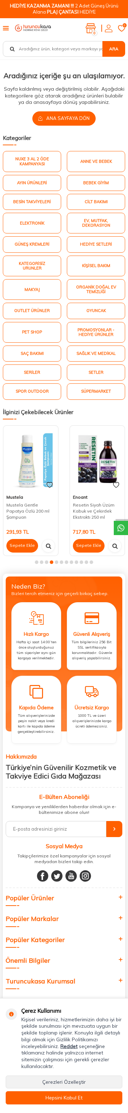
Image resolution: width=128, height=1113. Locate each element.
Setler (96, 372)
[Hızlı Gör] (48, 546)
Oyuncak (96, 310)
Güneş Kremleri (32, 244)
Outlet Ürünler (32, 310)
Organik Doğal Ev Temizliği (96, 289)
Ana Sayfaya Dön (67, 118)
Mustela (14, 497)
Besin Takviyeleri (32, 201)
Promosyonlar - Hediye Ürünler (96, 332)
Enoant (80, 497)
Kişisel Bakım (96, 265)
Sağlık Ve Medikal (96, 353)
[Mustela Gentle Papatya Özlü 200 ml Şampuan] (31, 459)
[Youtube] (71, 876)
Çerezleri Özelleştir (64, 1082)
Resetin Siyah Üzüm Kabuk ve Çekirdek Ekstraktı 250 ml (93, 511)
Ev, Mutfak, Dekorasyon (96, 223)
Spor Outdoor (32, 391)
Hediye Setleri (96, 244)
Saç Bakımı (32, 353)
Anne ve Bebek (96, 161)
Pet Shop (32, 331)
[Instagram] (85, 876)
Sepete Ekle (22, 545)
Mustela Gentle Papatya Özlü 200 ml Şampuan (27, 511)
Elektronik (32, 223)
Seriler (32, 372)
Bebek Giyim (96, 182)
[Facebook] (42, 876)
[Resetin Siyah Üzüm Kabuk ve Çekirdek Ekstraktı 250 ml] (97, 459)
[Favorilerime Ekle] (50, 485)
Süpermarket (96, 391)
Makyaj (32, 289)
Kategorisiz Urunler (32, 266)
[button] (36, 562)
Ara (113, 48)
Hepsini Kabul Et (64, 1097)
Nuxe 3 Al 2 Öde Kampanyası (32, 161)
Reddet (69, 1046)
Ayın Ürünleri (32, 182)
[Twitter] (57, 876)
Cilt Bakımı (96, 201)
